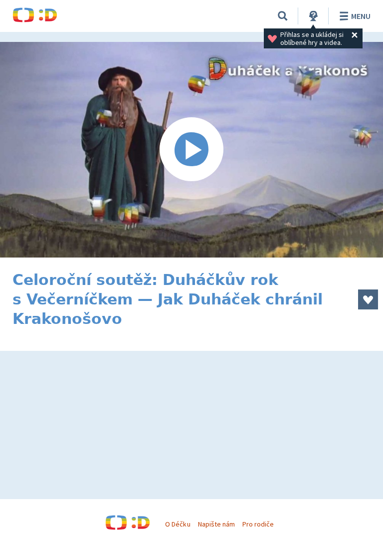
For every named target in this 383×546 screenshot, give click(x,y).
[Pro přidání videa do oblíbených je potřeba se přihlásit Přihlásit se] (368, 299)
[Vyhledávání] (283, 16)
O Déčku (177, 524)
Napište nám (216, 524)
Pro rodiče (258, 524)
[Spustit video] (191, 150)
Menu (361, 16)
